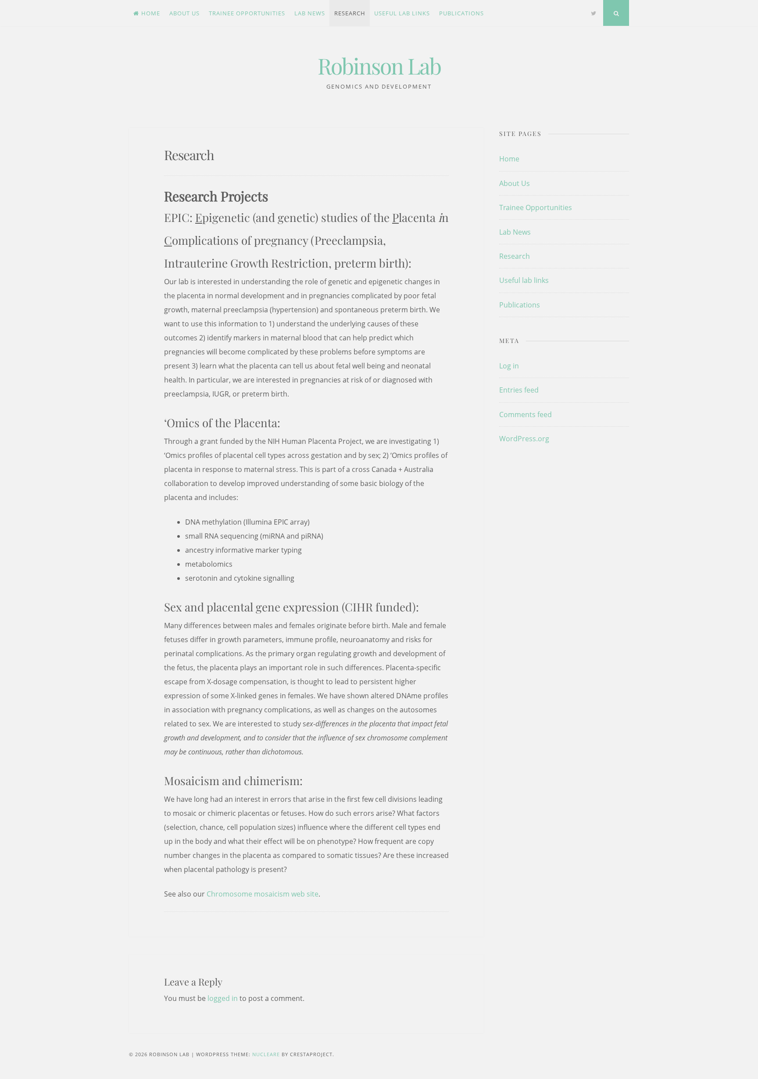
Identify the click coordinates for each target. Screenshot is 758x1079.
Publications (461, 13)
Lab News (309, 13)
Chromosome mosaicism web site (262, 894)
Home (150, 13)
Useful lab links (402, 13)
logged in (222, 998)
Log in (509, 366)
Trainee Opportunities (247, 13)
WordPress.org (524, 438)
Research (349, 13)
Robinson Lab (379, 65)
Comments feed (525, 414)
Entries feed (519, 390)
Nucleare (266, 1054)
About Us (184, 13)
